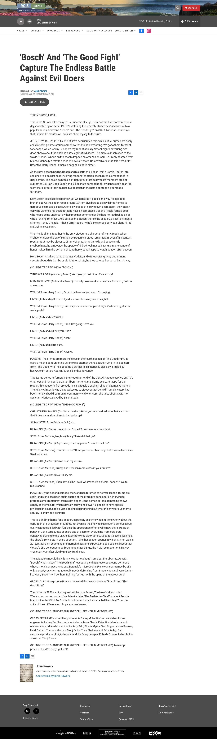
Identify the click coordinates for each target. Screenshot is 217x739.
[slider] (34, 21)
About (20, 31)
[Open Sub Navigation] (26, 31)
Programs (53, 31)
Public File (84, 713)
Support (36, 31)
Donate (192, 7)
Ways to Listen (124, 31)
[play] (20, 21)
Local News (73, 31)
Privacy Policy (125, 706)
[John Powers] (26, 673)
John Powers (40, 90)
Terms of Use (86, 719)
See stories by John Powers (53, 676)
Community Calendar (99, 31)
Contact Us (85, 706)
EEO (121, 713)
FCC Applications (166, 713)
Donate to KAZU (126, 719)
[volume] (29, 21)
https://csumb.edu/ (167, 706)
